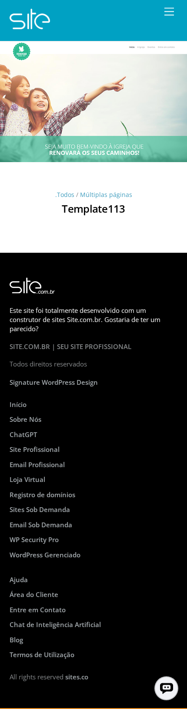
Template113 (93, 208)
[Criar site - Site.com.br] (30, 25)
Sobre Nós (25, 419)
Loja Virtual (27, 479)
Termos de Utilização (42, 654)
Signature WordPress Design (54, 382)
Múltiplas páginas (106, 195)
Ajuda (19, 579)
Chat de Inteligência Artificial (55, 624)
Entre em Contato (38, 609)
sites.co (76, 676)
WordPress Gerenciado (45, 554)
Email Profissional (37, 464)
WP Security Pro (34, 539)
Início (18, 404)
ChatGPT (23, 434)
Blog (16, 639)
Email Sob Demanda (41, 524)
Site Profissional (35, 449)
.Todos (64, 195)
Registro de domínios (42, 494)
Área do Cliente (34, 594)
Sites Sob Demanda (40, 509)
